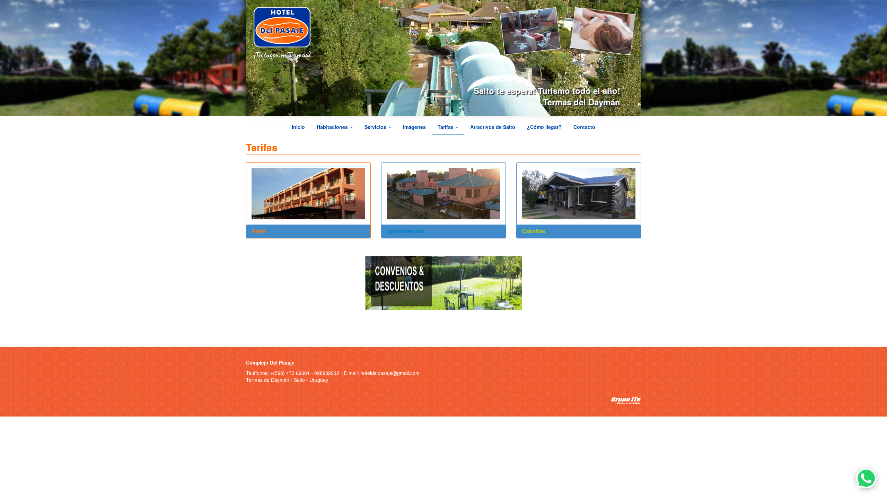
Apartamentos (405, 231)
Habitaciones (333, 126)
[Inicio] (284, 33)
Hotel (258, 231)
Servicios (376, 126)
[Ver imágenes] (527, 30)
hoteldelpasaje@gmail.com (390, 372)
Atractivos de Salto (492, 126)
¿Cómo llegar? (544, 126)
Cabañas (533, 231)
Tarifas (446, 126)
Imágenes (414, 126)
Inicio (298, 126)
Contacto (584, 126)
